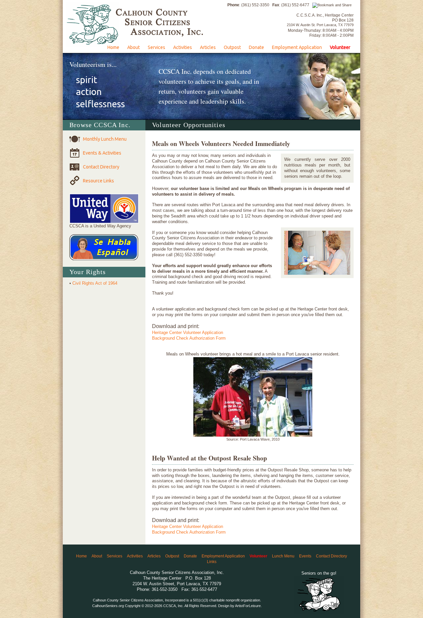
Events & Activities (102, 153)
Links (211, 561)
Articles (208, 47)
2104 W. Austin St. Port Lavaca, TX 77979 (320, 25)
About (133, 47)
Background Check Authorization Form (189, 338)
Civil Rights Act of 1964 (94, 283)
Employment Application (297, 47)
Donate (256, 47)
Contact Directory (101, 166)
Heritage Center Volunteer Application (187, 332)
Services (156, 47)
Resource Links (98, 180)
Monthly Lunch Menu (105, 139)
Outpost (232, 47)
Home (113, 47)
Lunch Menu (283, 556)
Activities (182, 47)
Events (305, 556)
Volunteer (340, 47)
